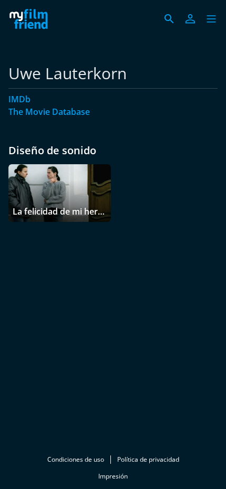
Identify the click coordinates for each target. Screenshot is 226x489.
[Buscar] (169, 18)
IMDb (19, 99)
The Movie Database (49, 112)
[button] (211, 18)
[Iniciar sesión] (190, 18)
